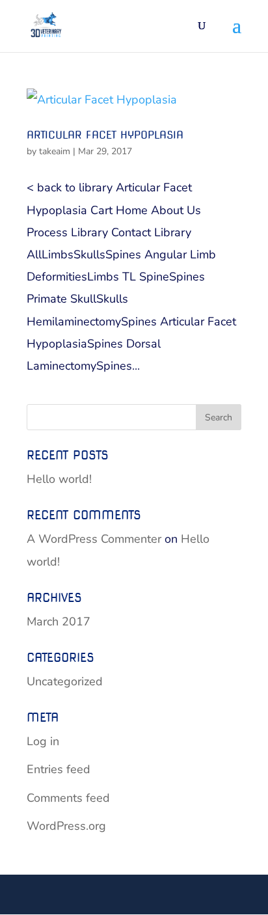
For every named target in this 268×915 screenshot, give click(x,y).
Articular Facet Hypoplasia (105, 135)
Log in (43, 741)
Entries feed (58, 769)
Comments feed (68, 798)
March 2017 (58, 621)
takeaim (54, 151)
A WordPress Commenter (94, 539)
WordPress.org (66, 826)
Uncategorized (65, 681)
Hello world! (59, 479)
